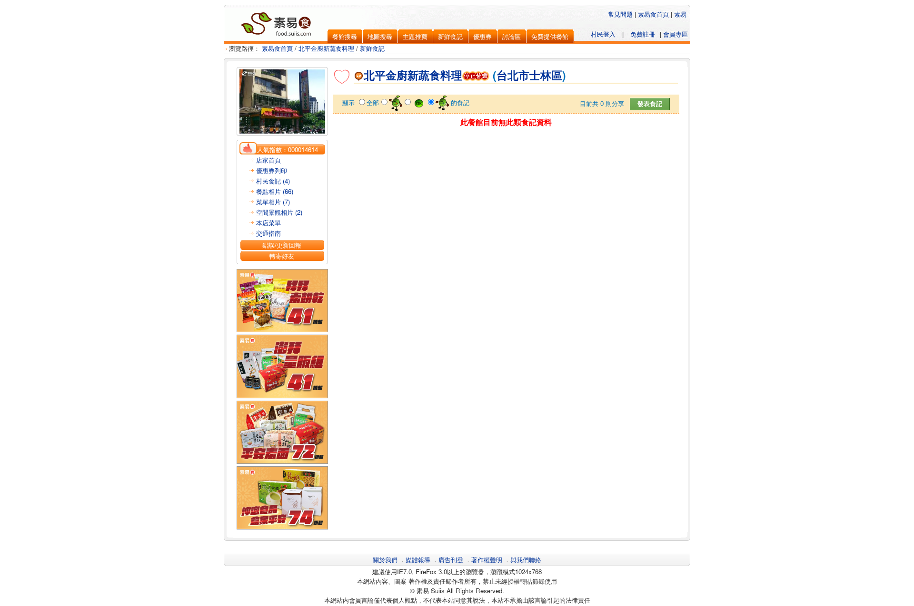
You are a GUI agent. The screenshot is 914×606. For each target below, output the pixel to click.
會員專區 (675, 33)
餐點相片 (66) (274, 191)
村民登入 (603, 33)
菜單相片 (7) (273, 201)
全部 (373, 102)
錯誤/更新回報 (281, 245)
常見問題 (620, 14)
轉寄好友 (281, 255)
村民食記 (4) (273, 180)
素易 (680, 14)
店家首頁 (268, 159)
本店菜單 (268, 222)
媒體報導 (418, 559)
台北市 (513, 75)
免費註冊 (642, 33)
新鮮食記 (372, 48)
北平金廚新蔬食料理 (326, 48)
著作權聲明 (486, 559)
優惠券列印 (271, 170)
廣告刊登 (450, 559)
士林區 (545, 75)
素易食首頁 (653, 14)
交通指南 (268, 233)
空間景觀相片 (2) (279, 212)
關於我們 (385, 559)
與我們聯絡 (525, 559)
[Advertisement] (506, 150)
